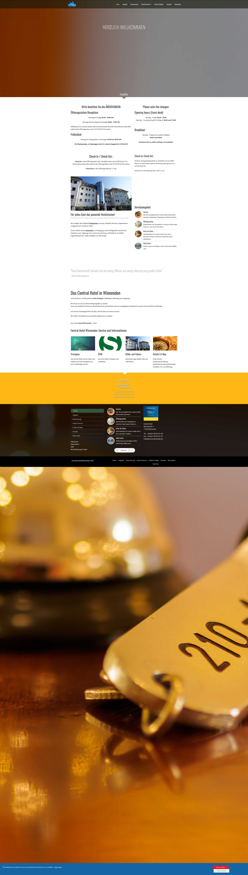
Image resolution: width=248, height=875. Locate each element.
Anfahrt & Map (158, 4)
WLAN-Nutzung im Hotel (79, 449)
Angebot (125, 4)
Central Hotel (151, 415)
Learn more (58, 867)
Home (117, 4)
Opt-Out (155, 464)
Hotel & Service (145, 4)
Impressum (74, 442)
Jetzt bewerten (151, 419)
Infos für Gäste (148, 231)
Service (145, 212)
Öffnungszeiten (148, 221)
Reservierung (134, 4)
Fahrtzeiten (147, 243)
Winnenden (178, 4)
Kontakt (169, 4)
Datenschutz (75, 444)
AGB (72, 447)
